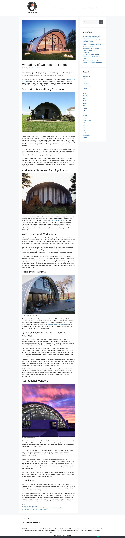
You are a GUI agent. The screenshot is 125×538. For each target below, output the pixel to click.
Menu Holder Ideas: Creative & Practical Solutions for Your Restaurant (92, 50)
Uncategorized (87, 135)
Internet (84, 8)
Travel (84, 132)
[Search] (101, 22)
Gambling (85, 96)
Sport (84, 125)
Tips (84, 130)
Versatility (35, 506)
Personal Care (63, 8)
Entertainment (87, 86)
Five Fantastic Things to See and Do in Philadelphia (36, 509)
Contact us (99, 8)
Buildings (26, 506)
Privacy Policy (68, 535)
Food (84, 93)
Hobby (71, 8)
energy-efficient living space (56, 324)
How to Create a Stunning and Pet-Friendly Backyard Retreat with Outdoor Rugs (43, 507)
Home (55, 8)
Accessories (86, 76)
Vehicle (85, 137)
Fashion (91, 8)
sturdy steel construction (57, 220)
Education (86, 83)
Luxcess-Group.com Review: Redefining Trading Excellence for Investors (92, 56)
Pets (84, 123)
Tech (84, 128)
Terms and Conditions (59, 535)
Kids (84, 110)
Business (85, 81)
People (85, 118)
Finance (85, 91)
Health (85, 100)
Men (84, 113)
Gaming (85, 98)
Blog (25, 504)
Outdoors (85, 115)
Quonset (31, 506)
